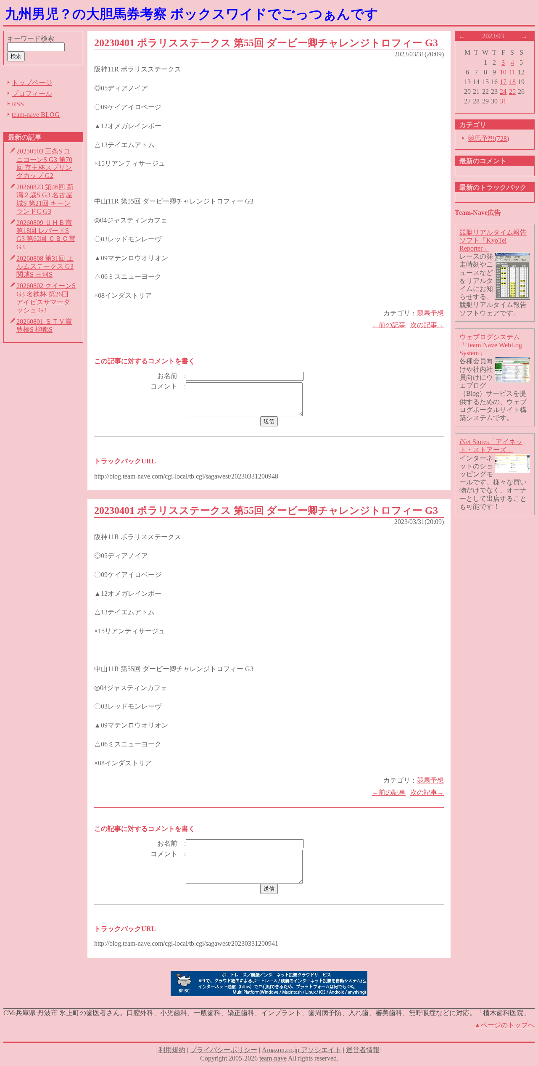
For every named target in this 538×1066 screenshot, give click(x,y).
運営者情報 (363, 1049)
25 (512, 91)
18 (512, 81)
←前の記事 (389, 324)
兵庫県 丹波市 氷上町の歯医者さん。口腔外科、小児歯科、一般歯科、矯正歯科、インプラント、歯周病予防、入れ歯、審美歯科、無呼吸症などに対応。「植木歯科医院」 (273, 1012)
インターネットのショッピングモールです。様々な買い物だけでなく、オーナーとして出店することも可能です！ (493, 482)
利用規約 (171, 1049)
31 (503, 101)
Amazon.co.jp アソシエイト (301, 1049)
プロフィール (32, 93)
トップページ (32, 82)
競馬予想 (430, 313)
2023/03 (493, 36)
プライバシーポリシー (223, 1049)
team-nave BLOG (36, 114)
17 (503, 81)
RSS (18, 104)
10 (503, 72)
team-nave (273, 1058)
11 (512, 72)
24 (503, 91)
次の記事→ (427, 324)
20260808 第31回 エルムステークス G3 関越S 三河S (45, 266)
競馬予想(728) (488, 138)
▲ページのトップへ (504, 1025)
